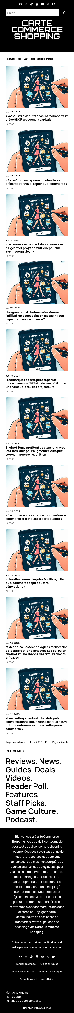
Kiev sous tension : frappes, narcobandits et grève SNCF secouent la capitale (37, 118)
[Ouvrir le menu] (37, 45)
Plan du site (13, 997)
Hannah (10, 123)
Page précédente (15, 742)
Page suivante (60, 742)
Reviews (20, 761)
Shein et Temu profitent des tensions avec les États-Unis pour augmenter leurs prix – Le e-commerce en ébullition (35, 451)
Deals (45, 769)
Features (22, 794)
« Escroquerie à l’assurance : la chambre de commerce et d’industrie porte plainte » (36, 517)
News (49, 761)
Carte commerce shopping (37, 29)
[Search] (64, 12)
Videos (18, 777)
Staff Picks (25, 802)
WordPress (45, 1008)
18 (46, 742)
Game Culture (31, 811)
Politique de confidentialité (23, 1001)
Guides (18, 769)
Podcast (20, 819)
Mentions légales (17, 993)
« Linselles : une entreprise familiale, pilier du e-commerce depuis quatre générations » (35, 583)
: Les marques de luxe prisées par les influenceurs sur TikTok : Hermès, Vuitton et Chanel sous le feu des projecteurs (36, 383)
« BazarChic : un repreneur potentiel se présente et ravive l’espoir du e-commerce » (36, 182)
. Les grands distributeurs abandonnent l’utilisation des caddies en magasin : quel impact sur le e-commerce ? (35, 316)
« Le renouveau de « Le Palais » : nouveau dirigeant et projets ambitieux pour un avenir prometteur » (34, 248)
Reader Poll (26, 786)
